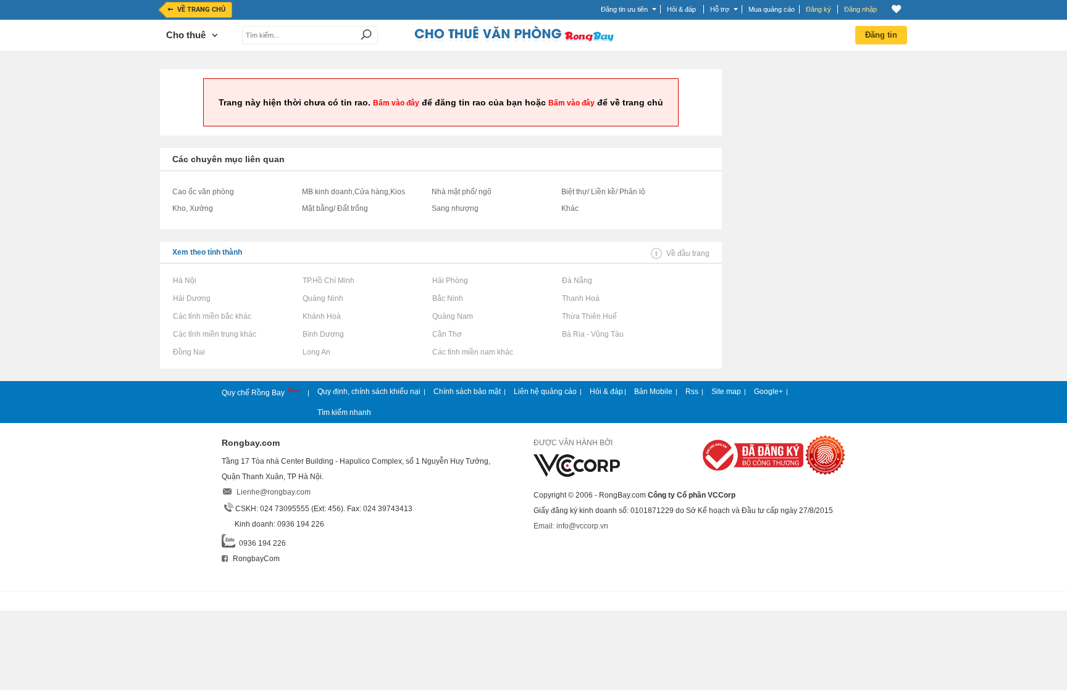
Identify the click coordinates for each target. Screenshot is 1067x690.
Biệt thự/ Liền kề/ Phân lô (603, 191)
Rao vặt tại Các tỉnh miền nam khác (472, 352)
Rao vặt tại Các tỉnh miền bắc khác (211, 316)
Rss (691, 391)
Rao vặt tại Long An (316, 352)
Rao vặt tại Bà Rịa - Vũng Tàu (592, 334)
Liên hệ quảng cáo (545, 391)
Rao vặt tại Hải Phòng (450, 280)
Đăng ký (818, 9)
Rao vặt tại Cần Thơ (447, 334)
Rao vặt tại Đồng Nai (188, 352)
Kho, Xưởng (192, 208)
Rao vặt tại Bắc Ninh (447, 298)
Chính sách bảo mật (467, 391)
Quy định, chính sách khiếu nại (369, 391)
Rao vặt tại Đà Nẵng (576, 280)
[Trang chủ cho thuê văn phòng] (513, 39)
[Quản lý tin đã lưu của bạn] (896, 9)
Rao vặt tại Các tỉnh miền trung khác (214, 334)
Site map (726, 391)
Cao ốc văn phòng (203, 191)
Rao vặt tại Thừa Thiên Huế (589, 316)
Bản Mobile (653, 391)
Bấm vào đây (396, 103)
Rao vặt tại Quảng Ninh (322, 298)
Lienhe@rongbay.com (273, 492)
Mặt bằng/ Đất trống (335, 208)
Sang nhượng (455, 208)
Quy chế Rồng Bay (254, 392)
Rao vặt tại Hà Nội (184, 280)
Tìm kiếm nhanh (344, 412)
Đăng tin (881, 34)
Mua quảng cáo (771, 9)
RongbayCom (255, 558)
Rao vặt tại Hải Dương (191, 298)
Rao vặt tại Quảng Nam (452, 316)
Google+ (768, 391)
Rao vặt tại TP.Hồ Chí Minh (328, 280)
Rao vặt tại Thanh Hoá (580, 298)
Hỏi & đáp (606, 391)
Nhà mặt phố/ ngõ (462, 191)
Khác (570, 208)
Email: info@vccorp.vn (571, 526)
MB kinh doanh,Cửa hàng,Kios (353, 191)
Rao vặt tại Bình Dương (323, 334)
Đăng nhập (860, 9)
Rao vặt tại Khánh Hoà (321, 316)
